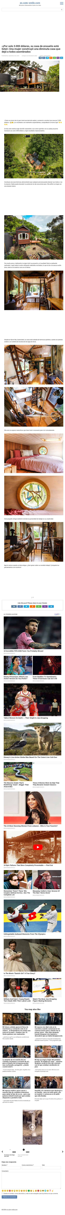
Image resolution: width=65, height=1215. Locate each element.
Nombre (4, 1165)
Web (43, 1165)
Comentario (5, 1171)
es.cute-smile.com (30, 3)
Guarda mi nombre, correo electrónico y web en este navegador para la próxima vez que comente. (31, 1193)
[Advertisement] (32, 28)
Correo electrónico (28, 1165)
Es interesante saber (32, 55)
